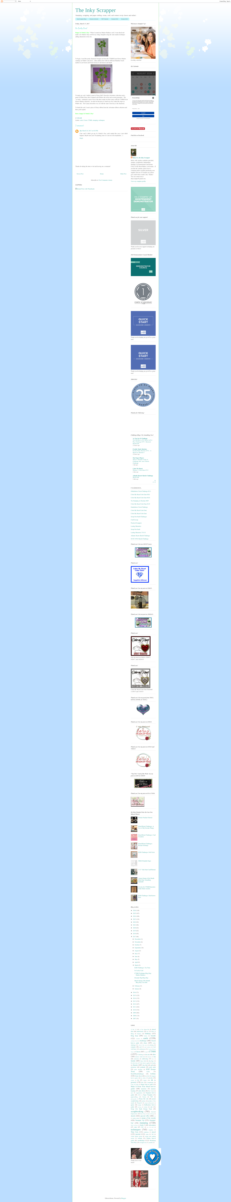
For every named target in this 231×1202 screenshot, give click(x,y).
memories (143, 1089)
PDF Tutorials (105, 19)
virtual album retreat (136, 1136)
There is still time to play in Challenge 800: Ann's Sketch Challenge (141, 461)
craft (140, 1047)
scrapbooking (137, 1111)
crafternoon (142, 1049)
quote (132, 1105)
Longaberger (150, 1082)
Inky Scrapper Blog (81, 19)
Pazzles (144, 1097)
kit (138, 1080)
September (138, 948)
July (136, 953)
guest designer (138, 1069)
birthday (148, 1033)
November (138, 942)
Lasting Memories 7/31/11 (138, 532)
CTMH (90, 120)
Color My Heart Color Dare (139, 510)
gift (152, 1065)
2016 (134, 992)
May (136, 959)
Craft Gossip (134, 520)
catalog (132, 1041)
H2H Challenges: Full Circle (146, 852)
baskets (139, 1034)
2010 (134, 1010)
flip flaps (151, 1061)
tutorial (137, 1134)
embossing (145, 1059)
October (137, 945)
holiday (153, 1074)
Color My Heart (138, 468)
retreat (145, 1107)
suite (135, 1127)
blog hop (134, 1036)
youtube (151, 1142)
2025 (134, 913)
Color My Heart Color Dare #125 (140, 504)
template (151, 1130)
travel (154, 1132)
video (147, 1134)
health (148, 1071)
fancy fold (143, 1061)
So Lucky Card (138, 970)
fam (153, 1059)
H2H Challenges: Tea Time (142, 968)
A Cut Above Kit (144, 1029)
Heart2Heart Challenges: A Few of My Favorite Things (146, 827)
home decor (138, 1076)
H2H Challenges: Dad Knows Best (146, 896)
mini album (142, 1091)
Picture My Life (143, 1099)
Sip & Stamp (151, 1114)
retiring (139, 1107)
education (136, 1059)
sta (155, 1116)
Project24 (139, 1103)
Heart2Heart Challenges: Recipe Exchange (145, 844)
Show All (154, 481)
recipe (139, 1105)
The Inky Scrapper (95, 10)
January (137, 989)
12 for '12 (133, 1029)
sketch (133, 1116)
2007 (134, 1018)
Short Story (143, 1114)
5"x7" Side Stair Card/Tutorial (146, 870)
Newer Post (80, 174)
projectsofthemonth (149, 1103)
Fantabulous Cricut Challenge (139, 507)
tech (152, 1127)
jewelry (151, 1078)
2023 (134, 919)
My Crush (151, 1091)
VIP (152, 1134)
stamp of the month (148, 1118)
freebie (154, 1063)
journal (132, 1080)
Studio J (142, 1125)
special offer (144, 1116)
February (137, 986)
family (133, 1061)
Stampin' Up (139, 1120)
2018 (134, 933)
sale (151, 1107)
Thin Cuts (134, 1132)
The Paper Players (138, 458)
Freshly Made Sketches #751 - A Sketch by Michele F (142, 451)
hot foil (147, 1076)
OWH (139, 1095)
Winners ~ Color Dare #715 (140, 470)
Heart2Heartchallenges (137, 1074)
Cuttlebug (140, 1054)
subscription (152, 1125)
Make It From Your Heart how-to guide (143, 1087)
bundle (153, 1036)
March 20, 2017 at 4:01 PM (90, 131)
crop (146, 1052)
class (145, 1043)
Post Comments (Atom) (105, 180)
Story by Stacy (134, 1125)
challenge (143, 1040)
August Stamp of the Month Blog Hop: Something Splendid (146, 880)
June (136, 956)
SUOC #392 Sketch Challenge (139, 539)
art (147, 1031)
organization (139, 1093)
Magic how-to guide (147, 1084)
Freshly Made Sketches (140, 449)
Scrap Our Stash (135, 529)
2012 (134, 1004)
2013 (134, 1001)
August (137, 951)
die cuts (147, 1054)
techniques (102, 120)
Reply (81, 138)
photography (133, 1099)
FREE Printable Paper (144, 861)
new (132, 1093)
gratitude (142, 1067)
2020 (134, 928)
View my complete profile (138, 181)
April (136, 962)
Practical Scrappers (136, 523)
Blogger (123, 1198)
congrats (133, 1047)
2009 (134, 1013)
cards (81, 120)
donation (149, 1057)
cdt (137, 1041)
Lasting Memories (136, 526)
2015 (134, 995)
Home (102, 174)
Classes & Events (94, 19)
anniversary (140, 1031)
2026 (134, 910)
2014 (134, 998)
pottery (144, 1101)
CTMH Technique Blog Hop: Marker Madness (142, 974)
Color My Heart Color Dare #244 (140, 498)
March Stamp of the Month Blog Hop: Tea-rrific (142, 981)
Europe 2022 (124, 19)
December (138, 939)
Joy (81, 131)
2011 (134, 1007)
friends (135, 1065)
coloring (151, 1045)
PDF (151, 1097)
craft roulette (147, 1047)
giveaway (133, 1067)
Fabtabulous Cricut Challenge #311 (141, 491)
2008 (134, 1015)
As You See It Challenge (140, 438)
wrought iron (143, 1142)
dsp (155, 1057)
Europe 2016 (115, 19)
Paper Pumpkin (147, 1095)
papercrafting (134, 1097)
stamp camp (136, 1118)
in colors (143, 1078)
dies (154, 1054)
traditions (146, 1132)
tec (148, 1127)
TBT (142, 1127)
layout (145, 1080)
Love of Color (134, 1084)
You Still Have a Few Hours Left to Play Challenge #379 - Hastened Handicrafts (142, 441)
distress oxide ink (140, 1057)
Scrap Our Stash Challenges (139, 517)
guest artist (152, 1067)
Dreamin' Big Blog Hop (141, 978)
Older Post (123, 174)
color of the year (143, 1045)
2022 (134, 922)
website (140, 1138)
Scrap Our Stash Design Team (141, 1109)
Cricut (85, 120)
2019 (134, 931)
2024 (134, 916)
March (137, 965)
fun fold (145, 1065)
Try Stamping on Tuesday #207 (140, 501)
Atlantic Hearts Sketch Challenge (143, 476)
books (145, 1036)
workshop (141, 1140)
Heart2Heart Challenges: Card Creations (147, 836)
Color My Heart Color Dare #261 (140, 494)
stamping (95, 120)
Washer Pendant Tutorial (145, 817)
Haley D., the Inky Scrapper (141, 158)
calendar (138, 1038)
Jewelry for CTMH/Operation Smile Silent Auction (146, 888)
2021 (134, 925)
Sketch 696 (136, 477)
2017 (134, 936)
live (142, 1082)
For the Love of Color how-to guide (140, 1063)
